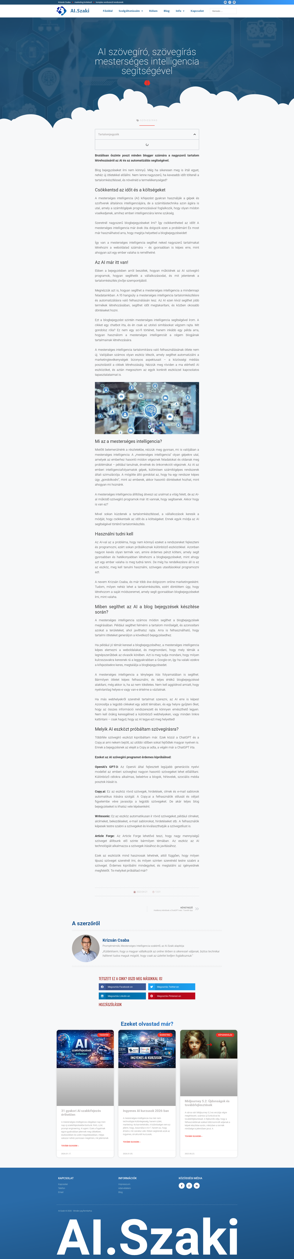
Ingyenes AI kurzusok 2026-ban (146, 1111)
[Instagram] (229, 2)
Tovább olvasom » (70, 1146)
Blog (167, 11)
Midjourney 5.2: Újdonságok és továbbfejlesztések (207, 1103)
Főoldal (108, 11)
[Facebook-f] (182, 1186)
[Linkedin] (234, 2)
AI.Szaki (79, 11)
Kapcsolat (197, 11)
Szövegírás (149, 120)
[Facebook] (225, 2)
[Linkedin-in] (197, 1186)
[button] (195, 134)
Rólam (153, 11)
